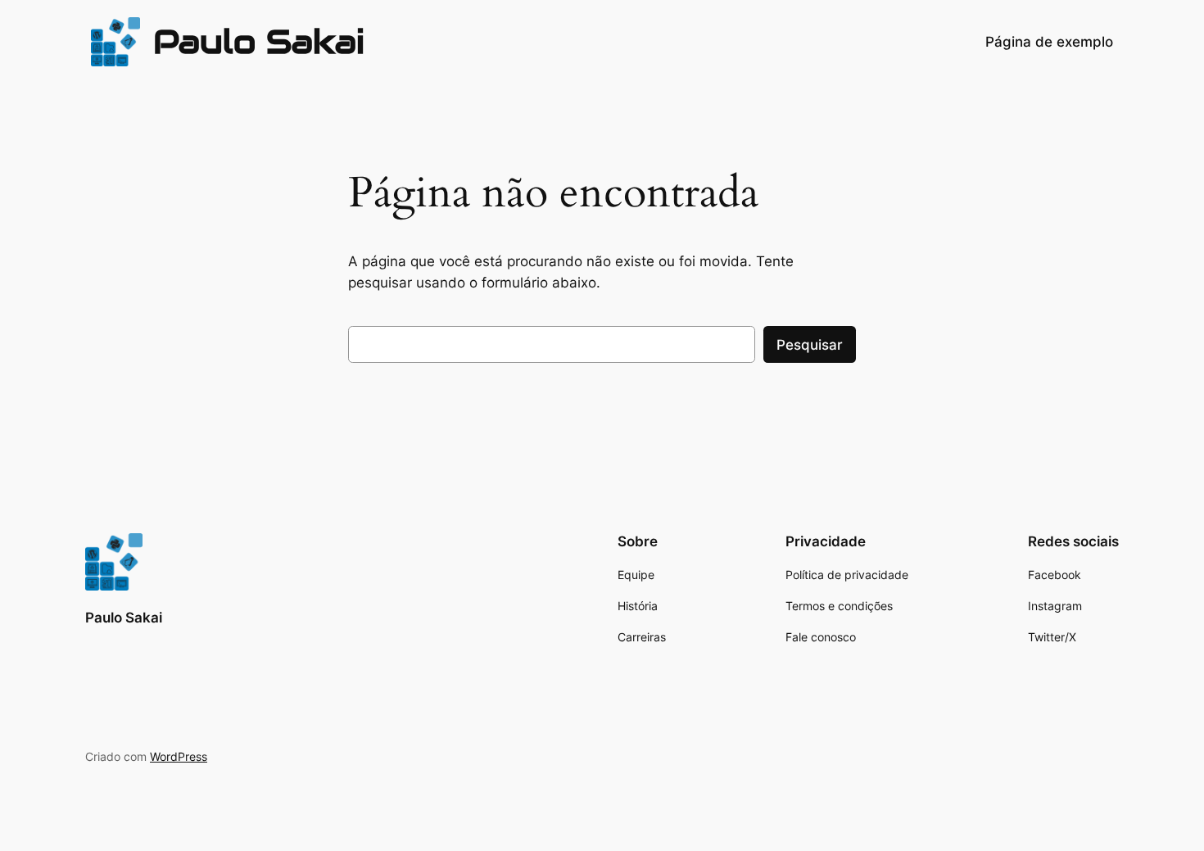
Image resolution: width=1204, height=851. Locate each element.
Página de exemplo (1049, 42)
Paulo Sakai (258, 41)
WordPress (178, 756)
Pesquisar (809, 345)
